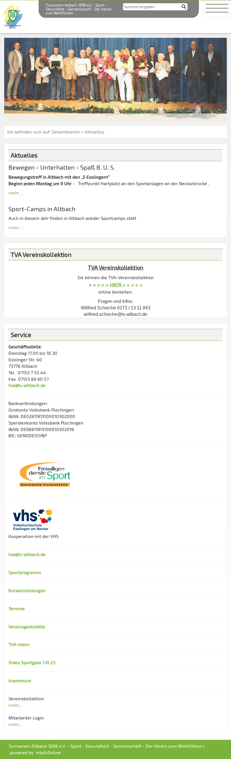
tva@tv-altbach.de (27, 385)
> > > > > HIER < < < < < (116, 284)
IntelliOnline (48, 752)
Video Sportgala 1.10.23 (31, 662)
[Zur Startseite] (13, 16)
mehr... (15, 705)
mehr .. (15, 192)
